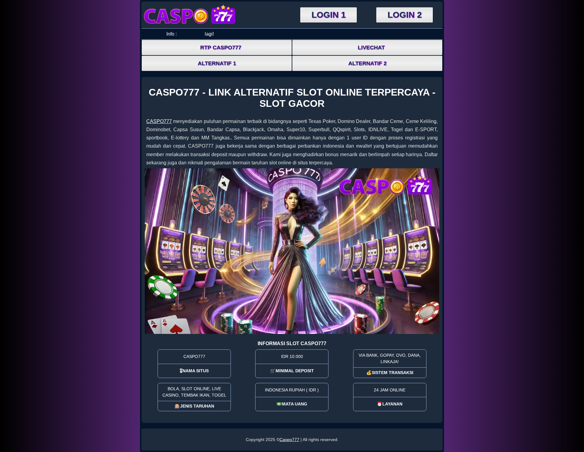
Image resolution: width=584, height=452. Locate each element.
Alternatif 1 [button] (217, 63)
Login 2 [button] (405, 14)
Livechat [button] (371, 47)
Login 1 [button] (328, 14)
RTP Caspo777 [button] (220, 47)
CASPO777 (159, 121)
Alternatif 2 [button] (367, 63)
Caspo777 (289, 439)
